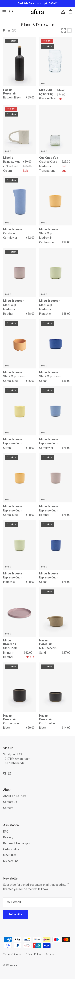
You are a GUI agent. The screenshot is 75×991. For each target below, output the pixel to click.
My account (10, 861)
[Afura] (37, 11)
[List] (69, 30)
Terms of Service (12, 954)
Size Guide (10, 855)
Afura (14, 965)
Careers (8, 807)
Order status (11, 849)
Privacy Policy (33, 954)
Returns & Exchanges (16, 843)
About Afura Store (15, 796)
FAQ (5, 831)
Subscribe (15, 914)
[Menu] (4, 11)
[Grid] (63, 30)
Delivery (8, 837)
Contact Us (10, 801)
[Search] (13, 11)
